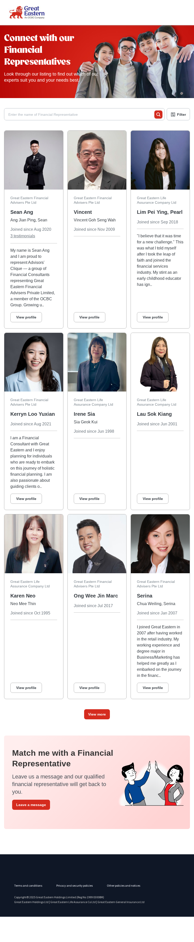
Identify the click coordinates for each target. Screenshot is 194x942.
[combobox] (81, 114)
